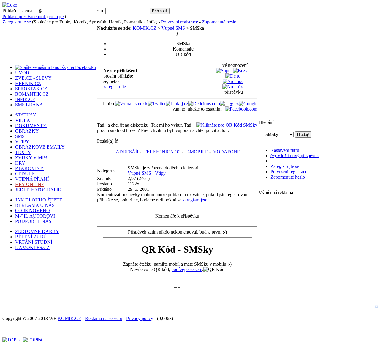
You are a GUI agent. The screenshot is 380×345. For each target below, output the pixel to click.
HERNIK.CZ (28, 83)
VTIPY (22, 141)
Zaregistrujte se (16, 21)
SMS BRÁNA (29, 104)
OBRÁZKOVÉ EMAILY (40, 146)
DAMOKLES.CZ (32, 247)
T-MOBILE (197, 151)
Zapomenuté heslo (219, 21)
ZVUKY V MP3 (31, 157)
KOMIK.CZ (144, 28)
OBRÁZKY (27, 130)
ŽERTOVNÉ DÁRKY (37, 231)
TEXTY (23, 152)
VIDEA (22, 120)
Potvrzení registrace (179, 21)
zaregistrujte (114, 86)
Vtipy (160, 173)
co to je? (56, 16)
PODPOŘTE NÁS (33, 221)
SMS (20, 136)
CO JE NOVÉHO (32, 210)
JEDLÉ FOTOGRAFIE (38, 189)
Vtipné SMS (173, 28)
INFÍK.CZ (25, 99)
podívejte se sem (186, 269)
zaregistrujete (195, 199)
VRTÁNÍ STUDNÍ (33, 242)
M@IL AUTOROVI (35, 215)
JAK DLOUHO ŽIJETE (38, 199)
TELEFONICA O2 (162, 151)
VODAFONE (226, 151)
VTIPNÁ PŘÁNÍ (32, 179)
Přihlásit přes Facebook (24, 16)
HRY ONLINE (29, 184)
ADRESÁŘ (127, 151)
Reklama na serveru (103, 318)
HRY (20, 163)
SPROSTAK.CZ (31, 88)
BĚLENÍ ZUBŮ (31, 236)
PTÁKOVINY (29, 168)
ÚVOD (22, 72)
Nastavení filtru (284, 150)
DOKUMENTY (31, 125)
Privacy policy (139, 318)
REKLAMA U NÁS (35, 205)
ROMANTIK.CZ (32, 94)
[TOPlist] (12, 339)
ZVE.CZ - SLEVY (33, 78)
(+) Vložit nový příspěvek (294, 155)
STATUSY (25, 114)
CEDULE (24, 173)
